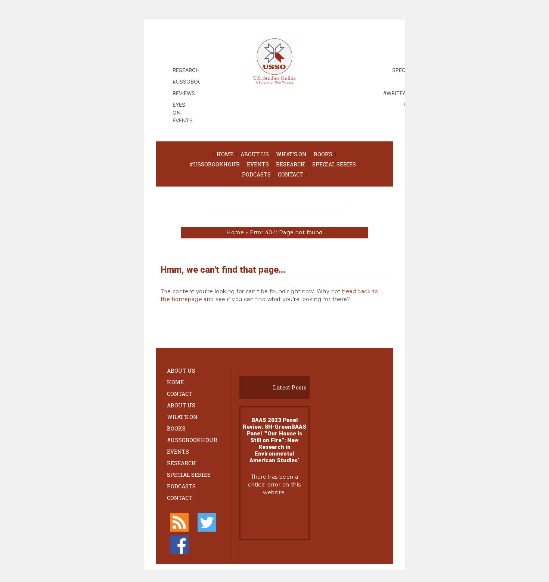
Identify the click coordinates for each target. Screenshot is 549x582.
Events (258, 164)
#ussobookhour (214, 164)
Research (290, 164)
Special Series (334, 164)
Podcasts (256, 174)
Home (225, 154)
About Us (255, 154)
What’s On (291, 154)
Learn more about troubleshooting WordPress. (274, 517)
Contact (290, 174)
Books (323, 154)
